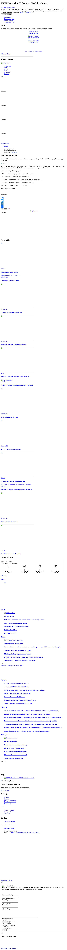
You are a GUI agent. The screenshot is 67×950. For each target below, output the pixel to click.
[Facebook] (33, 198)
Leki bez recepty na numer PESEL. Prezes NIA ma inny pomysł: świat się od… (27, 714)
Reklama (6, 799)
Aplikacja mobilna (9, 810)
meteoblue (3, 575)
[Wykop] (33, 203)
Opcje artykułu (5, 143)
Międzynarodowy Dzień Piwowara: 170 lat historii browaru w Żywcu (24, 690)
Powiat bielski (8, 17)
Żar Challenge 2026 (10, 633)
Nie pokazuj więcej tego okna (33, 51)
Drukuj (6, 146)
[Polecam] (2, 209)
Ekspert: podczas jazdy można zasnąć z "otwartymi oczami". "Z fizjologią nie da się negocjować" (33, 727)
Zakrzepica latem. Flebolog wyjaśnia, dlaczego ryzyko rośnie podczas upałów (27, 731)
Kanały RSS (7, 812)
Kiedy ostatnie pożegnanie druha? (11, 449)
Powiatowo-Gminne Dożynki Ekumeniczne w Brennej (17, 385)
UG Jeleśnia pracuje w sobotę (9, 272)
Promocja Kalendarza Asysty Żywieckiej (13, 481)
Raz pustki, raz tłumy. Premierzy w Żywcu (13, 344)
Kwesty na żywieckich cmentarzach (11, 312)
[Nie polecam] (8, 209)
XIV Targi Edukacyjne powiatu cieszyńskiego (17, 654)
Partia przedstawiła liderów (9, 521)
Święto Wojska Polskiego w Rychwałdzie (16, 686)
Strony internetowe (9, 821)
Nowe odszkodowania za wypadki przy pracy (17, 650)
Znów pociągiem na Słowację (9, 417)
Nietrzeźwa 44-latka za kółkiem (13, 758)
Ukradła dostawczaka (10, 741)
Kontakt (6, 797)
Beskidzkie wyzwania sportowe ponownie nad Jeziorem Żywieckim (24, 619)
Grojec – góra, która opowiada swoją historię (17, 693)
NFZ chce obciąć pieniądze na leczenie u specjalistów (19, 660)
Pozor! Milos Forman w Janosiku (10, 554)
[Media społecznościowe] (33, 206)
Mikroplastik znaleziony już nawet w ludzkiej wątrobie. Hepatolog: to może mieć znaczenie (31, 724)
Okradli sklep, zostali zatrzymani (14, 748)
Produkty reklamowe (10, 800)
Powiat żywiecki (8, 20)
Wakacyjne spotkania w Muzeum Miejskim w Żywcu (20, 700)
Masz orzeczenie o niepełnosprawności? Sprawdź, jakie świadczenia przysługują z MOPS (30, 721)
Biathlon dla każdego (10, 630)
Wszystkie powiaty (6, 14)
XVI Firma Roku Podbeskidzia (13, 643)
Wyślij (4, 930)
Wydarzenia (13, 152)
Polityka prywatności (25, 12)
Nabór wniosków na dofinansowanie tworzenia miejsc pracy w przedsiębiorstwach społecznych (32, 647)
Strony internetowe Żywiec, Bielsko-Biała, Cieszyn (25, 832)
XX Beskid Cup (9, 616)
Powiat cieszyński (9, 19)
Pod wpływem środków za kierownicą (15, 745)
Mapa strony (7, 813)
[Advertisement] (33, 225)
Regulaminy (7, 803)
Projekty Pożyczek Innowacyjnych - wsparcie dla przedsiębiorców (23, 657)
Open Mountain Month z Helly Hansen (15, 623)
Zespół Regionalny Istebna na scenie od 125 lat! (18, 703)
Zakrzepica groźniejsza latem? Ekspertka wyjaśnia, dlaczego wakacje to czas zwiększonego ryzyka (33, 717)
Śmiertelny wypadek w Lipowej (10, 280)
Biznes (2, 268)
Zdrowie (3, 486)
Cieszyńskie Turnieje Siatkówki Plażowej (16, 626)
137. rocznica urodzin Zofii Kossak (14, 697)
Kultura (3, 381)
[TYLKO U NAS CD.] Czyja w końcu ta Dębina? (15, 376)
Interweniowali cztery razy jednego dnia (16, 751)
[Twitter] (33, 200)
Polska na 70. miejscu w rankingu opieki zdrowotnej (16, 489)
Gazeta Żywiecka (9, 828)
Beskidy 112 (4, 277)
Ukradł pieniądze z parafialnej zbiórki (15, 755)
